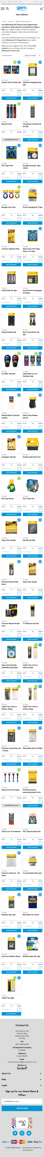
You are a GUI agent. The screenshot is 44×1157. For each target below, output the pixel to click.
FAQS (20, 1)
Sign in (41, 1)
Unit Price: (4, 88)
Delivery (16, 1)
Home (4, 21)
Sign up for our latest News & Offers (22, 1093)
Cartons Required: (6, 94)
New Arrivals (22, 15)
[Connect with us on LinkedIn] (29, 1133)
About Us (10, 1)
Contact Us (3, 1)
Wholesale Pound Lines (11, 51)
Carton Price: (18, 88)
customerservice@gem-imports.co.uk (22, 1062)
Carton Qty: (11, 88)
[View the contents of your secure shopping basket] (41, 8)
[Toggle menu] (2, 8)
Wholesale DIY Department (16, 40)
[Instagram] (22, 1133)
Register (36, 1)
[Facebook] (15, 1133)
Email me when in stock (11, 139)
